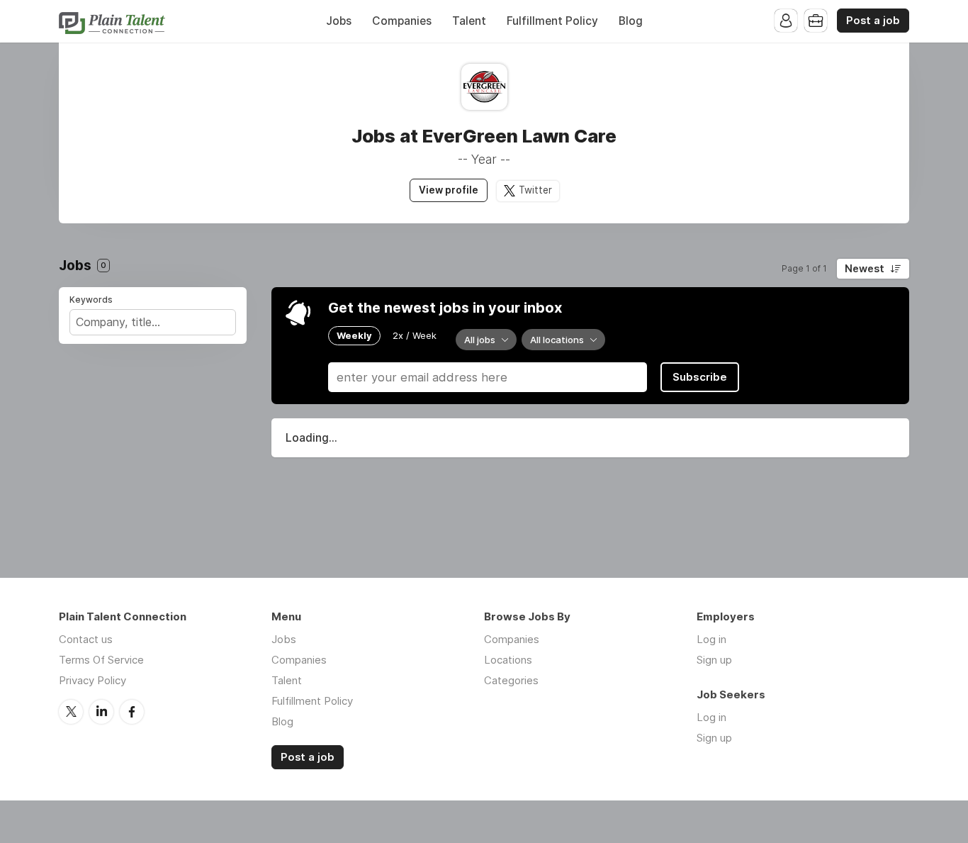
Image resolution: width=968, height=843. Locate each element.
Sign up (714, 659)
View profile (448, 190)
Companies (402, 21)
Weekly (354, 335)
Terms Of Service (101, 659)
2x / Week (415, 335)
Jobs (338, 21)
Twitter (535, 190)
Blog (631, 21)
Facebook (132, 712)
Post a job (873, 20)
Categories (511, 680)
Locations (508, 659)
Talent (469, 21)
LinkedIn (101, 712)
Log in (711, 639)
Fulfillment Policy (552, 21)
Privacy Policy (92, 680)
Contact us (86, 639)
